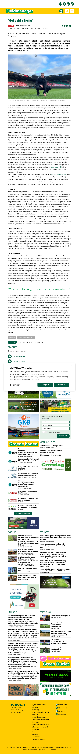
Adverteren (36, 737)
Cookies (35, 734)
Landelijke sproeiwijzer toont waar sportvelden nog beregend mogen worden (61, 633)
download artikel (19, 356)
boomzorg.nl (49, 747)
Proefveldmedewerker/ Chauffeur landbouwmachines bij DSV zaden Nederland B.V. (27, 451)
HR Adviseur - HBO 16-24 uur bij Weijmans (27, 492)
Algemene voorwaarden (40, 727)
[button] (15, 385)
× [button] (72, 365)
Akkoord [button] (62, 385)
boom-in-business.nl (30, 750)
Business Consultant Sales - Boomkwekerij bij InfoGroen (27, 506)
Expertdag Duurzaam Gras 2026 (27, 569)
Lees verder (35, 379)
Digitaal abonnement (39, 717)
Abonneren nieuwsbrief (40, 719)
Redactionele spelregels (41, 724)
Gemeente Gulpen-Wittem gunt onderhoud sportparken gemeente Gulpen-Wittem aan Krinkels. (55, 537)
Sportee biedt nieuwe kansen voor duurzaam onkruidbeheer (61, 625)
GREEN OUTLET (47, 442)
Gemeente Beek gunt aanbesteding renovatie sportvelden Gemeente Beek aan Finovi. (55, 546)
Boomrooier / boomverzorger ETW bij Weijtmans (28, 499)
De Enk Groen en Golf (59, 174)
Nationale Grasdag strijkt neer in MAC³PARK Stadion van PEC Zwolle (27, 577)
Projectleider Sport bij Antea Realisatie (28, 467)
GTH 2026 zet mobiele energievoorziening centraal (28, 550)
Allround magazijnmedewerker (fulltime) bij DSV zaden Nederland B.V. (26, 483)
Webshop (35, 710)
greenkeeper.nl (24, 747)
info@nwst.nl (62, 705)
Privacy (35, 732)
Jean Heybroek (56, 167)
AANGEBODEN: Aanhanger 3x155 (51, 446)
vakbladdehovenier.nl (63, 747)
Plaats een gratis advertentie (50, 455)
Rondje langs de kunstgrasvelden (57, 649)
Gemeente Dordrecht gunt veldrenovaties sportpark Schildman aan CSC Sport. (55, 570)
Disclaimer (36, 729)
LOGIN (12, 342)
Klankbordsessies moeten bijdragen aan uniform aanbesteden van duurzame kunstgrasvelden (28, 560)
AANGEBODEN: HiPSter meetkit (51, 450)
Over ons (35, 707)
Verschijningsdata (38, 739)
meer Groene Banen (23, 514)
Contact (35, 714)
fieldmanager (63, 714)
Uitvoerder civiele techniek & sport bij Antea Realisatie (28, 475)
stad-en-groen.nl (38, 747)
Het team (35, 722)
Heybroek (12, 337)
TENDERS (44, 532)
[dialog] (39, 377)
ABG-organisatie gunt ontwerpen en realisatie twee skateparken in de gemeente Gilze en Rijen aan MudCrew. (53, 554)
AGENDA (12, 532)
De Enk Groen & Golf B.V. (26, 337)
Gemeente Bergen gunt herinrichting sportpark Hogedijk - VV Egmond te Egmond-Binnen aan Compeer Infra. (53, 562)
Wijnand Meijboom (14, 28)
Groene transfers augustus (60, 616)
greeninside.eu (44, 750)
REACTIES (12, 347)
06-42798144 (63, 711)
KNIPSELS (12, 612)
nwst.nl (53, 750)
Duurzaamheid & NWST (40, 712)
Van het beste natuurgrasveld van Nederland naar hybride (59, 641)
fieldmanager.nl (12, 747)
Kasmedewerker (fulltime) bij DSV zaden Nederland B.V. (28, 460)
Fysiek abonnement (39, 705)
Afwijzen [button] (45, 385)
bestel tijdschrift (19, 361)
